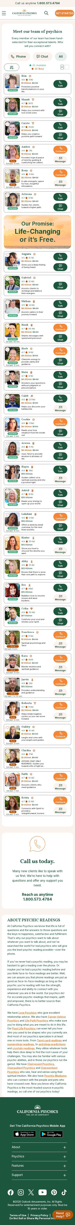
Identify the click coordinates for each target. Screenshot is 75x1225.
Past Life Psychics (24, 1028)
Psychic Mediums (55, 1075)
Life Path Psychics (36, 1020)
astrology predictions (52, 1044)
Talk (60, 85)
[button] (4, 14)
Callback (60, 151)
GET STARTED (65, 13)
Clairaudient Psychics (21, 1067)
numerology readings (20, 1044)
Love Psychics (27, 1012)
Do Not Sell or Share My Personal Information (37, 1218)
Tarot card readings (49, 1040)
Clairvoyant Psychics (40, 1064)
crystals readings (23, 1048)
